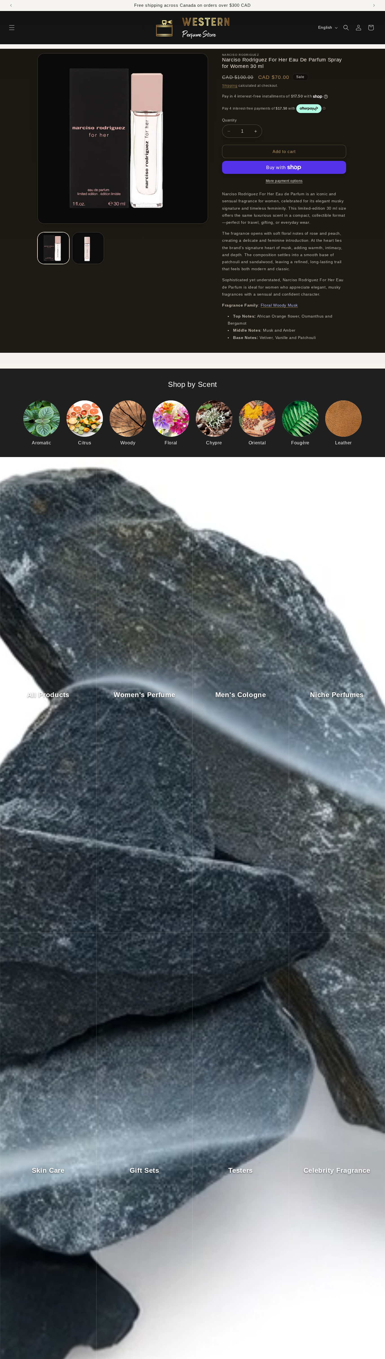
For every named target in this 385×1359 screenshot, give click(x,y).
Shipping (230, 86)
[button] (12, 27)
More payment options (284, 181)
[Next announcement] (374, 5)
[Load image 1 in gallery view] (53, 248)
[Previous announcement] (11, 5)
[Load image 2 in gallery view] (88, 248)
